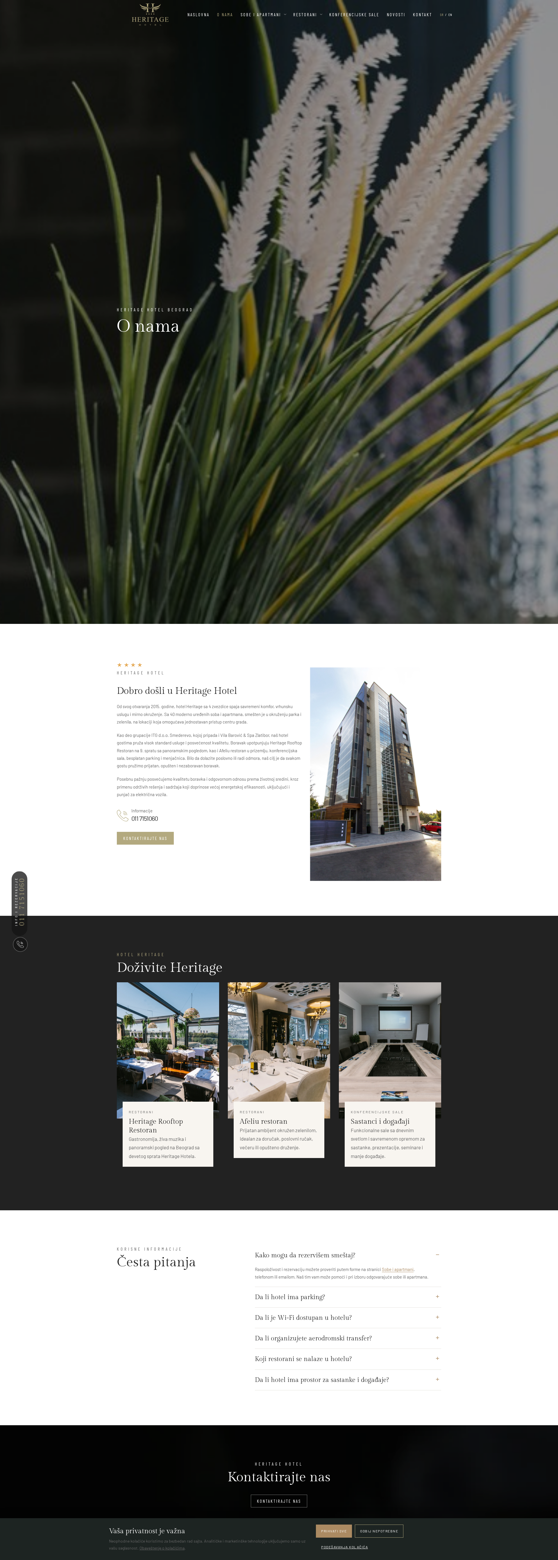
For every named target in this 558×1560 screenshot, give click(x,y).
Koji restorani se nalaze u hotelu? (303, 1359)
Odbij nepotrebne (379, 1531)
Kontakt (422, 14)
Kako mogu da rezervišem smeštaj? (305, 1255)
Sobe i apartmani (261, 14)
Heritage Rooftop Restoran (156, 1126)
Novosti (396, 14)
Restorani (305, 14)
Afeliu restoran (263, 1122)
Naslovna (198, 14)
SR (441, 14)
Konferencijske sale (354, 14)
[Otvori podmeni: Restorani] (321, 14)
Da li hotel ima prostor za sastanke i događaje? (322, 1380)
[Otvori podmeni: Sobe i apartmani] (285, 14)
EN (450, 14)
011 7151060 (144, 818)
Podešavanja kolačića (344, 1547)
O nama (225, 14)
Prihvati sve (334, 1531)
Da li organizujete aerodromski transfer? (313, 1338)
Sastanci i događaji (380, 1122)
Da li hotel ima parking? (290, 1297)
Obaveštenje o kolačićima (162, 1547)
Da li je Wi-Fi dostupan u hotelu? (303, 1318)
